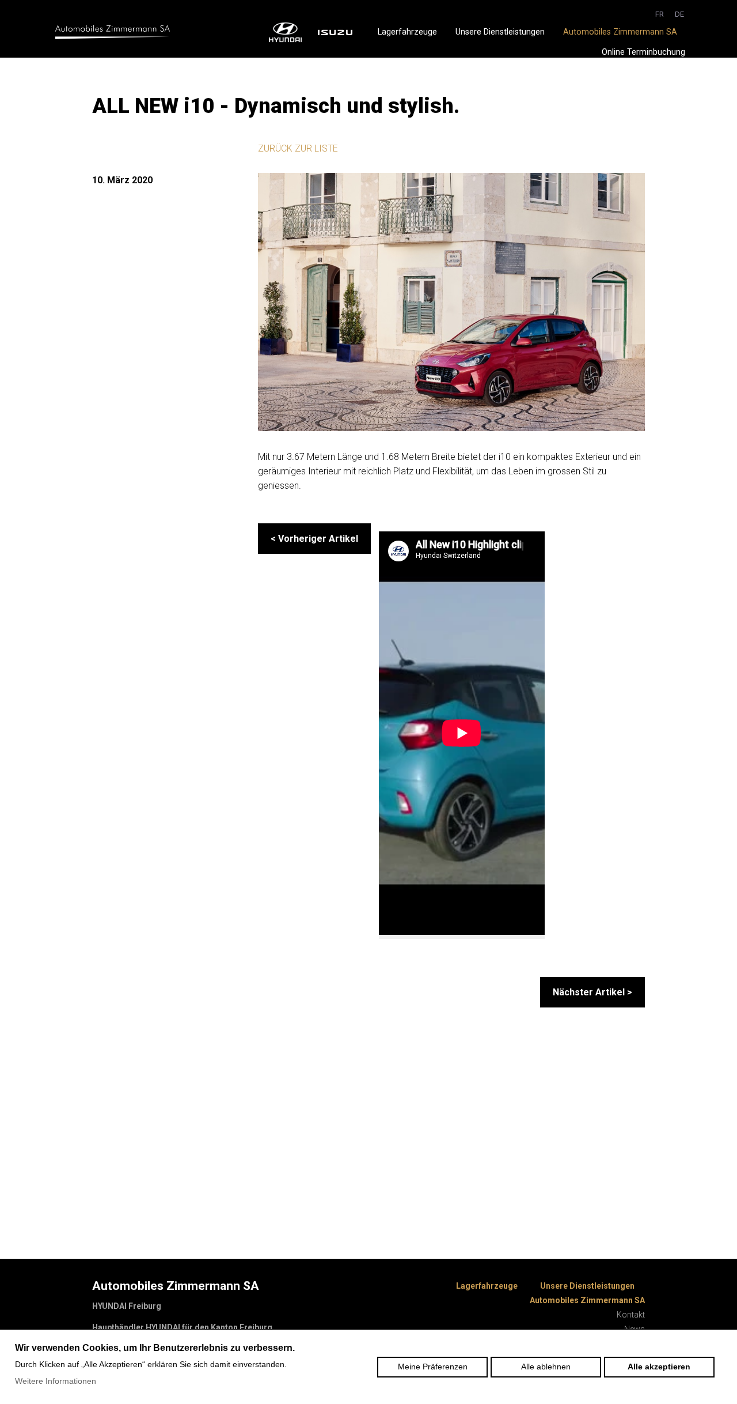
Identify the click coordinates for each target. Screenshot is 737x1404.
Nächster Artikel (592, 992)
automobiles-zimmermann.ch (112, 32)
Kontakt (631, 1314)
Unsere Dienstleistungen (500, 32)
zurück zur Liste (298, 148)
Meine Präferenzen (433, 1366)
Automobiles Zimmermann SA (620, 32)
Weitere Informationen (55, 1381)
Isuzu (335, 32)
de (679, 14)
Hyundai (286, 32)
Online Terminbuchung (643, 52)
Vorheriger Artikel (314, 538)
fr (659, 14)
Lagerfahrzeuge (407, 32)
